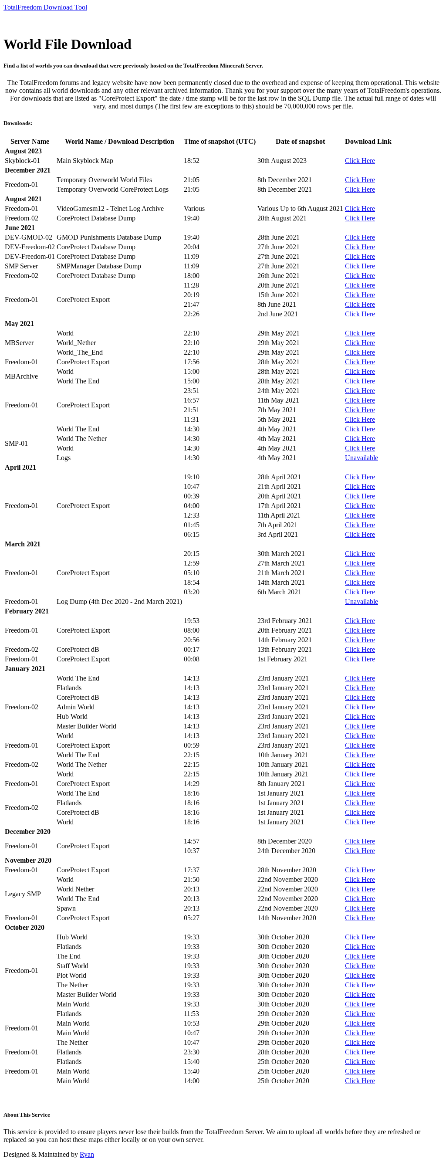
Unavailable (361, 457)
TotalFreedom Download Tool (45, 7)
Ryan (87, 1154)
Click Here (360, 160)
